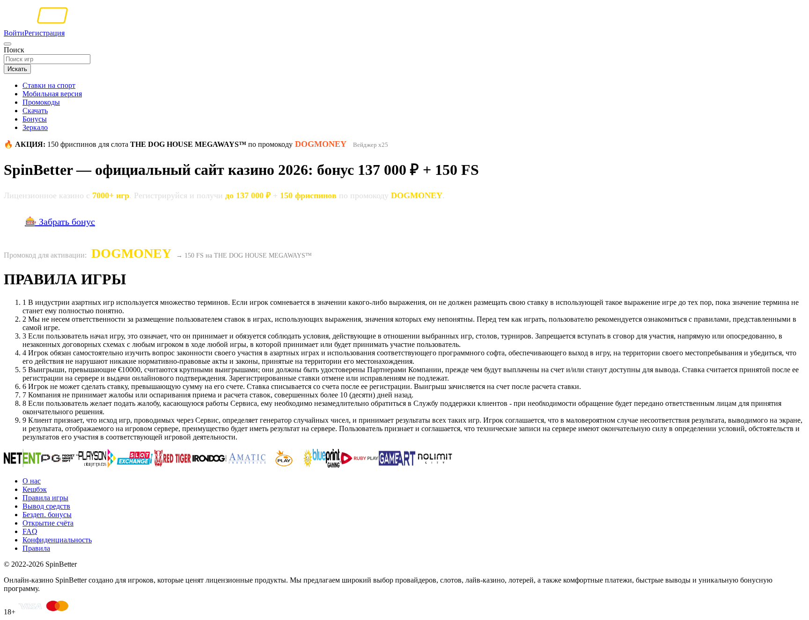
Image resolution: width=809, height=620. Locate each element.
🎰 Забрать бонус (60, 221)
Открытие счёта (48, 523)
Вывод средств (46, 506)
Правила (36, 548)
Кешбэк (34, 489)
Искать (17, 68)
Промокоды (41, 102)
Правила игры (45, 498)
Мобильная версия (52, 94)
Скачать (35, 111)
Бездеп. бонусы (47, 515)
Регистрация (44, 33)
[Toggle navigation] (7, 44)
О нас (31, 481)
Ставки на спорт (48, 85)
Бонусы (34, 119)
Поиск (14, 50)
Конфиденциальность (57, 540)
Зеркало (35, 127)
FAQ (29, 531)
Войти (14, 33)
